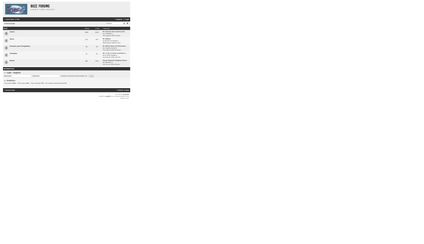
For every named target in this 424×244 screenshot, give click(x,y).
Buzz (5, 28)
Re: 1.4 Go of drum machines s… (115, 53)
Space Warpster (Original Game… (115, 60)
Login (9, 73)
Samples (13, 53)
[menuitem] (16, 19)
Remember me (82, 76)
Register (17, 73)
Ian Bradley (126, 94)
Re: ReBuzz (107, 39)
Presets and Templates (20, 46)
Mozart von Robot (111, 41)
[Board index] (16, 9)
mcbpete (108, 34)
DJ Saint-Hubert (110, 55)
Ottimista (108, 62)
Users (12, 32)
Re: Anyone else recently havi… (114, 32)
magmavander (110, 48)
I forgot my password (68, 76)
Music (12, 60)
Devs (12, 39)
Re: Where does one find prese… (114, 46)
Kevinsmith (63, 83)
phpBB (107, 96)
